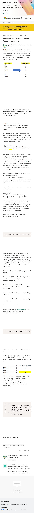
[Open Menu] (32, 22)
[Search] (22, 18)
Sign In (30, 18)
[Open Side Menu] (2, 18)
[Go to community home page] (12, 18)
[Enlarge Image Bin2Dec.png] (17, 69)
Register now (5, 13)
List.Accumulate (20, 309)
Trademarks (4, 507)
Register (26, 18)
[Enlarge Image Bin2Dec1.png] (17, 147)
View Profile (12, 460)
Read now (19, 29)
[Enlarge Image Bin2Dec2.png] (17, 369)
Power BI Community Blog (8, 22)
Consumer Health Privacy (22, 509)
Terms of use (23, 504)
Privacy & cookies (15, 504)
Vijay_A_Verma (11, 45)
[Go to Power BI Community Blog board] (5, 466)
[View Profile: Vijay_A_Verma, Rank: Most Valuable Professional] (5, 46)
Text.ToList (24, 161)
